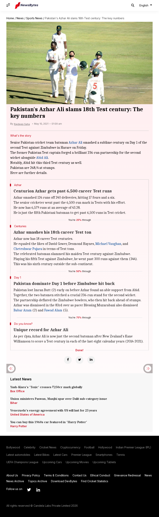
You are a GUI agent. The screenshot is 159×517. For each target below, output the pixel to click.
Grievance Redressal (127, 475)
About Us (12, 475)
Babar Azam (23, 310)
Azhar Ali (75, 143)
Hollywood (105, 447)
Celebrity (29, 447)
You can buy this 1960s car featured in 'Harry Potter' (49, 422)
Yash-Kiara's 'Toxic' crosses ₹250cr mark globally (46, 387)
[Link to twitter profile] (29, 490)
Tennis (120, 454)
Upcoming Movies (77, 462)
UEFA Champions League (22, 462)
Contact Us (79, 475)
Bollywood (13, 447)
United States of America (27, 414)
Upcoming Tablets (104, 462)
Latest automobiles (18, 454)
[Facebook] (68, 360)
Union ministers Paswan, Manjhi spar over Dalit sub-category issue (58, 399)
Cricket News (47, 447)
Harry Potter (18, 426)
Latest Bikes (41, 454)
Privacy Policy (31, 475)
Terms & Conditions (56, 475)
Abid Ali (42, 158)
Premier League (81, 454)
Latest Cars (60, 454)
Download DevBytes (64, 481)
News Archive (15, 481)
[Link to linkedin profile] (38, 490)
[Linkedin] (91, 360)
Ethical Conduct (100, 475)
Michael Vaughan (108, 244)
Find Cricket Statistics (94, 481)
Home (10, 18)
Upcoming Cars (52, 462)
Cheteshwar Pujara (28, 249)
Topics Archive (37, 481)
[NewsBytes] (26, 5)
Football (89, 447)
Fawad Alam (53, 310)
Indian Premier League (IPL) (133, 447)
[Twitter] (79, 360)
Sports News (34, 18)
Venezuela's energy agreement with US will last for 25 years (54, 410)
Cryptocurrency (70, 447)
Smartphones (104, 454)
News (20, 18)
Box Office (17, 391)
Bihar (13, 402)
